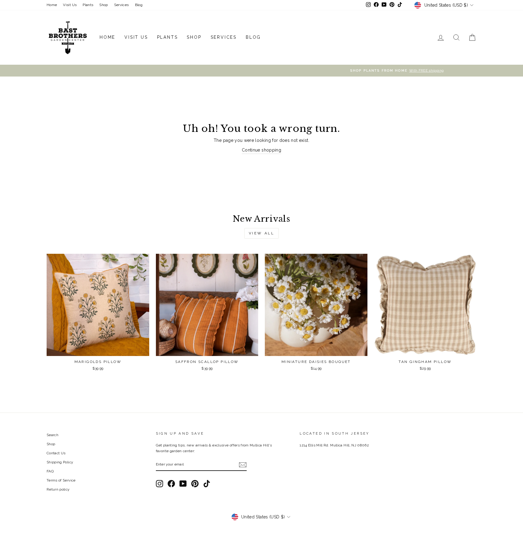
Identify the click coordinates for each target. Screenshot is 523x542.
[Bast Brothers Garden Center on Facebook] (171, 483)
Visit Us (70, 5)
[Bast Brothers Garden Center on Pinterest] (195, 483)
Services (121, 5)
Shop (103, 5)
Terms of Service (61, 480)
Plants (88, 5)
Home (52, 5)
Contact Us (56, 453)
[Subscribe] (243, 464)
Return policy (58, 489)
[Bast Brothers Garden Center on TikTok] (206, 483)
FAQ (50, 471)
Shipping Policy (60, 462)
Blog (139, 5)
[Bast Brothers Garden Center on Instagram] (159, 483)
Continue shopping (261, 150)
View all (262, 233)
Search (52, 435)
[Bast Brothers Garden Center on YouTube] (183, 483)
